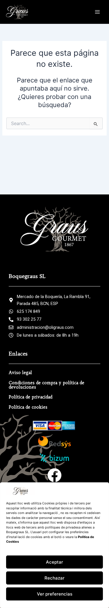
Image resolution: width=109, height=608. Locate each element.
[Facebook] (54, 475)
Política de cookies (28, 407)
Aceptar (54, 562)
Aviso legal (20, 372)
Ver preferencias (54, 594)
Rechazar (54, 578)
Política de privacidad (30, 397)
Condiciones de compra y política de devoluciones (46, 385)
